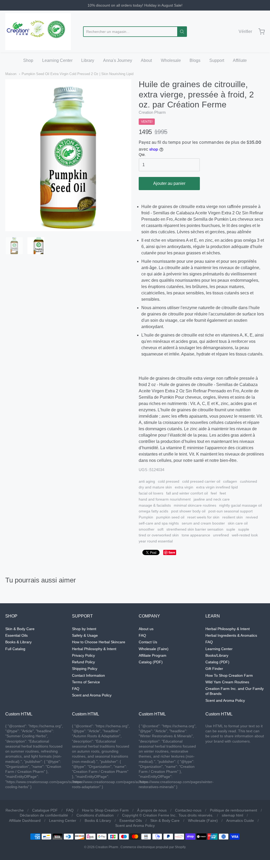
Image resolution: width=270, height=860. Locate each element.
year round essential (156, 541)
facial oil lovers (151, 493)
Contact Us (148, 642)
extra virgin (184, 487)
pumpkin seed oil (170, 517)
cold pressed (168, 481)
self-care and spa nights (159, 523)
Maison (10, 74)
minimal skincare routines (195, 505)
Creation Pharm (152, 112)
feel (214, 493)
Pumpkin (146, 517)
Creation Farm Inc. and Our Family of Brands (234, 691)
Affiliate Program (152, 655)
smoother (147, 529)
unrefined (221, 535)
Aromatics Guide (240, 820)
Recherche (15, 810)
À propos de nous (152, 810)
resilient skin (232, 517)
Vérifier (245, 31)
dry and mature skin (155, 487)
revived (252, 517)
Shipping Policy (84, 668)
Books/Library (216, 655)
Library (87, 60)
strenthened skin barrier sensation (194, 529)
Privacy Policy (83, 655)
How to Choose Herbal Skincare (98, 642)
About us (146, 629)
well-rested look (245, 535)
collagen (230, 481)
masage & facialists (155, 505)
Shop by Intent (84, 629)
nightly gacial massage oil (240, 505)
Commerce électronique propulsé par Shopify (152, 847)
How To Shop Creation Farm (229, 675)
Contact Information (88, 675)
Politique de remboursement (233, 810)
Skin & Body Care (20, 629)
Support (216, 60)
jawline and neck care (212, 499)
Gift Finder (214, 668)
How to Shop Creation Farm (105, 810)
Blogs (195, 60)
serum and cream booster (203, 523)
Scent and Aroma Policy (92, 695)
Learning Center (57, 60)
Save (171, 552)
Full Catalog (15, 649)
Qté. (142, 155)
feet (223, 493)
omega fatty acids (153, 511)
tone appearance (196, 535)
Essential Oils (16, 635)
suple (230, 529)
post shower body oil (188, 511)
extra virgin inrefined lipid (217, 487)
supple (243, 529)
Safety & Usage (85, 635)
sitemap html (232, 815)
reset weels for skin (203, 517)
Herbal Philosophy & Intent (94, 649)
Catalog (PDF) (151, 662)
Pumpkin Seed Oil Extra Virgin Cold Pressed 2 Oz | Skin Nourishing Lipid (77, 74)
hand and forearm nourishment (165, 499)
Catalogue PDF (45, 810)
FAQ (75, 688)
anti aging (147, 481)
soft (160, 529)
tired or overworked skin (159, 535)
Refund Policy (83, 662)
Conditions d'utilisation (95, 815)
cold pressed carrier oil (201, 481)
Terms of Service (86, 682)
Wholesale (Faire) (153, 649)
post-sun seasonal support (230, 511)
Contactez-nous (188, 810)
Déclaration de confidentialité (44, 815)
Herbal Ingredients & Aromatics (231, 635)
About (146, 60)
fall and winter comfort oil (187, 493)
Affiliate (240, 60)
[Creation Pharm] (38, 31)
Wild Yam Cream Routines (227, 682)
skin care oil (238, 523)
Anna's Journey (117, 60)
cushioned (248, 481)
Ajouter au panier (169, 183)
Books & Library (18, 642)
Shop (28, 60)
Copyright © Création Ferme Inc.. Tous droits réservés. (167, 815)
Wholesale (171, 60)
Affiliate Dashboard (25, 820)
